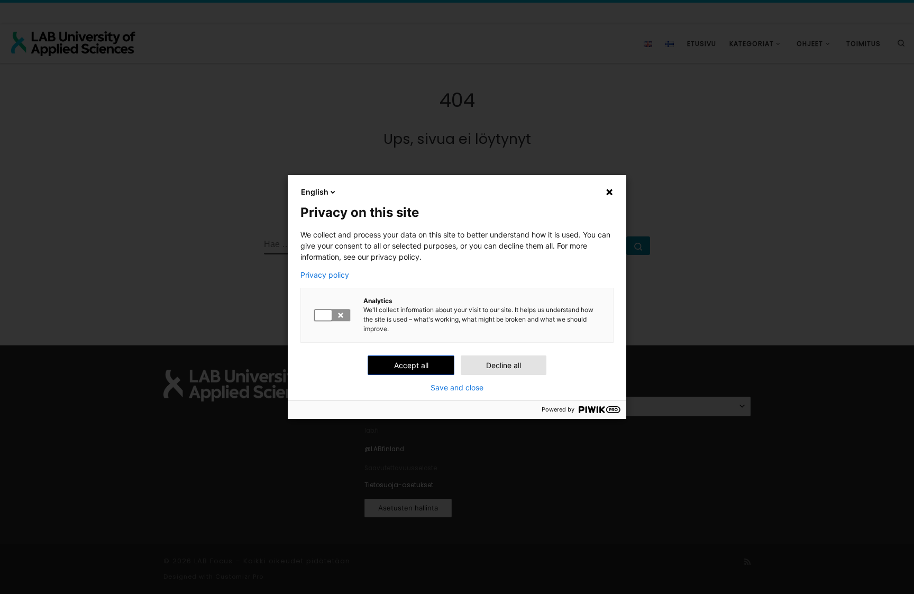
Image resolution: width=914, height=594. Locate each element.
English (314, 191)
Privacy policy (324, 275)
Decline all (503, 365)
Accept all (411, 365)
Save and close (457, 387)
